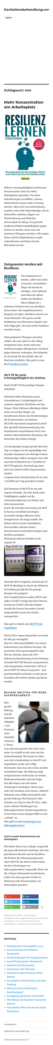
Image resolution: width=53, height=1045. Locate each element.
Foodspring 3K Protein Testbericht (25, 996)
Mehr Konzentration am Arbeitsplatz (23, 104)
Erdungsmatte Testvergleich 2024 (25, 946)
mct (17, 921)
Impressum (10, 1024)
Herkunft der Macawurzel (20, 965)
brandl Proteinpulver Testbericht (24, 961)
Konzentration (30, 915)
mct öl (23, 921)
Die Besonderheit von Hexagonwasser (27, 957)
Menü (9, 18)
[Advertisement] (26, 56)
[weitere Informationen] (42, 907)
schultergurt (9, 924)
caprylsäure (9, 918)
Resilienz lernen (19, 364)
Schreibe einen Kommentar (30, 924)
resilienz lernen (33, 921)
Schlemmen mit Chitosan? (21, 969)
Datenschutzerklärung (16, 1031)
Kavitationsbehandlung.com (27, 10)
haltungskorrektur (23, 918)
